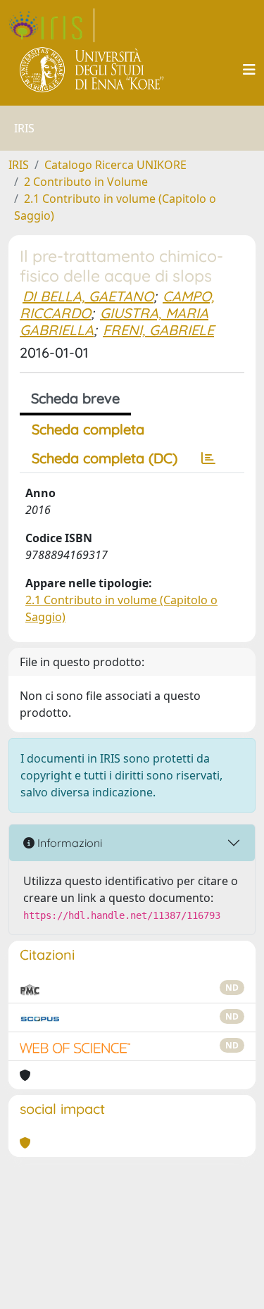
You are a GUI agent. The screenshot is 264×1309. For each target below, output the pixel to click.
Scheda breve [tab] (75, 398)
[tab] (208, 458)
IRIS (18, 165)
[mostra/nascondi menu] (249, 70)
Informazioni (68, 843)
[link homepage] (51, 25)
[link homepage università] (92, 69)
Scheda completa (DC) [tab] (104, 458)
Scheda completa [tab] (88, 429)
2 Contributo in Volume (86, 181)
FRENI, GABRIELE (158, 330)
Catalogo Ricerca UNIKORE (115, 165)
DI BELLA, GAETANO (88, 296)
